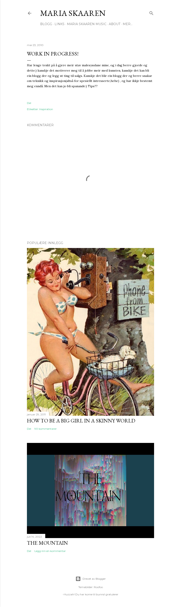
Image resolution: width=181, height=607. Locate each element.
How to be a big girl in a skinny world (81, 420)
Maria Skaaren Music (86, 24)
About (114, 24)
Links (59, 24)
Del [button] (29, 103)
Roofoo (98, 587)
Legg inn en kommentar (50, 551)
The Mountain (47, 542)
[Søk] (151, 12)
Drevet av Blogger (94, 578)
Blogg (46, 24)
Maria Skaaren (73, 13)
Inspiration (46, 109)
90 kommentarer (45, 428)
